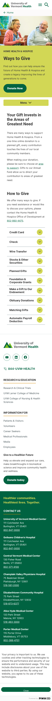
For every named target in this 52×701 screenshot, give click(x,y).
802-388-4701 (11, 640)
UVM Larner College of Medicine (21, 393)
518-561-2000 (11, 585)
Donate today (16, 479)
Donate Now (15, 88)
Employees (9, 446)
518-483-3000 (11, 621)
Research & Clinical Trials (17, 388)
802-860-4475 (15, 220)
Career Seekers (11, 431)
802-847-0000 (11, 530)
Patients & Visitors (13, 420)
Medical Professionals (15, 436)
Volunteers (9, 426)
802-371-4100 (11, 566)
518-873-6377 (11, 603)
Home (10, 12)
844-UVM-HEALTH (21, 369)
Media (6, 441)
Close (26, 690)
